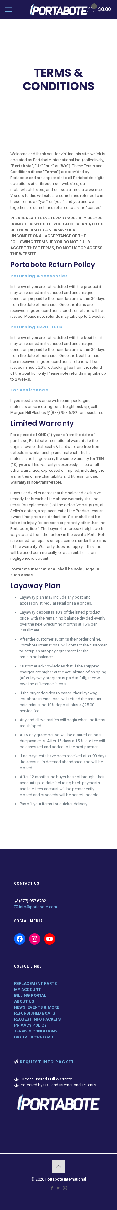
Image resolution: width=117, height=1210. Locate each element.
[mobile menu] (8, 9)
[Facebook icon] (52, 1188)
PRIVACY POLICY (30, 1025)
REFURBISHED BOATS (34, 1013)
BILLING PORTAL (30, 995)
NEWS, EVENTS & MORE (36, 1007)
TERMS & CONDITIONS (35, 1031)
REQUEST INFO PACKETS (37, 1019)
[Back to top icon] (58, 1166)
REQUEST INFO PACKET (47, 1062)
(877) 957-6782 (64, 412)
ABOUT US (24, 1001)
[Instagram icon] (65, 1188)
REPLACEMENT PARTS (35, 983)
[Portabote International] (58, 9)
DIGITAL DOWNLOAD (33, 1037)
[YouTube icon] (58, 1188)
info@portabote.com (38, 906)
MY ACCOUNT (27, 989)
